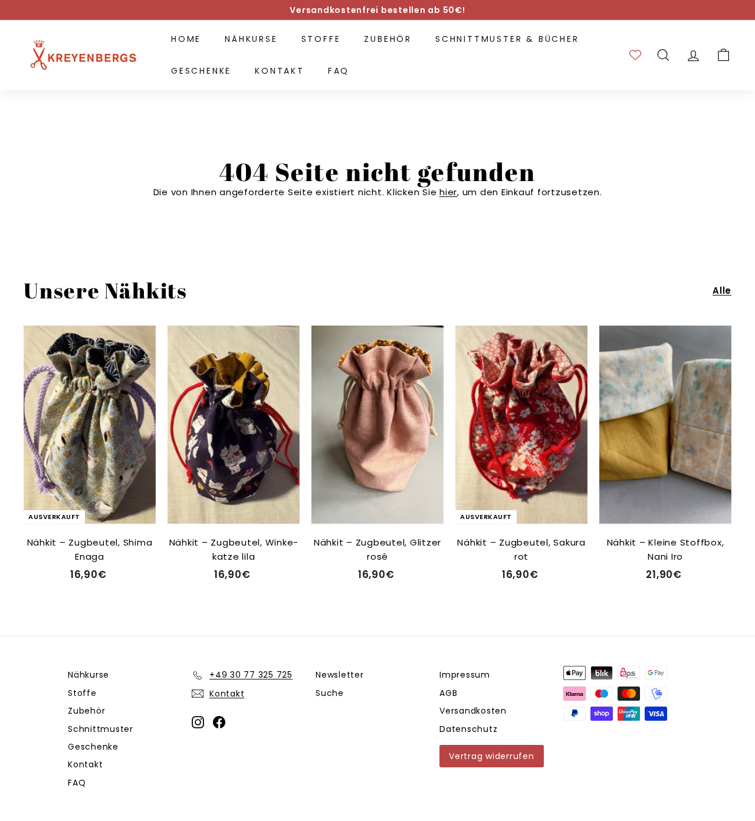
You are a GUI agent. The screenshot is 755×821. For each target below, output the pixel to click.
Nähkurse (251, 39)
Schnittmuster (100, 729)
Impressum (464, 675)
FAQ (338, 71)
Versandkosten (473, 711)
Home (186, 39)
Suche (330, 693)
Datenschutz (468, 729)
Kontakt (279, 71)
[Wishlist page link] (635, 55)
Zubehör (388, 39)
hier (448, 192)
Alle (722, 290)
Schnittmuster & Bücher (507, 39)
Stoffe (321, 39)
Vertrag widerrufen (491, 756)
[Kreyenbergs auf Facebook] (219, 722)
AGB (448, 693)
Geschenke (201, 71)
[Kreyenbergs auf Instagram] (198, 722)
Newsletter (340, 675)
